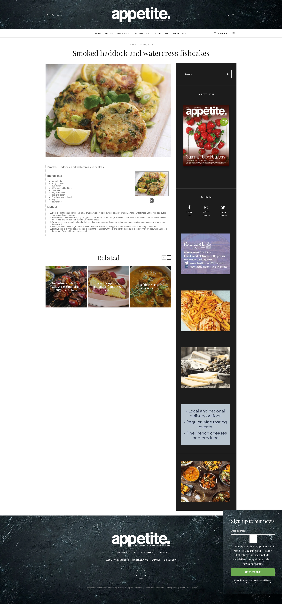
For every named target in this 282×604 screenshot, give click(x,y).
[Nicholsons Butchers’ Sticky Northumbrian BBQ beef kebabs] (66, 286)
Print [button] (152, 202)
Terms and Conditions (154, 587)
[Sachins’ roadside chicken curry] (150, 286)
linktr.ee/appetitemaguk (146, 560)
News (98, 33)
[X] (52, 15)
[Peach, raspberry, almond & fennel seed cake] (108, 286)
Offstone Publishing (108, 587)
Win (167, 33)
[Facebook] (48, 15)
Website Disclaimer (188, 587)
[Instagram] (58, 15)
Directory (170, 560)
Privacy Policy (172, 587)
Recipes (109, 33)
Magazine (178, 33)
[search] (228, 74)
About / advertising (117, 560)
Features (122, 33)
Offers (157, 33)
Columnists (140, 33)
